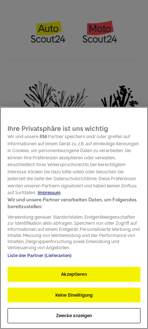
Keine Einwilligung (74, 295)
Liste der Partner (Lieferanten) (40, 255)
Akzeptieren (74, 274)
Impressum (49, 192)
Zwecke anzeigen (74, 315)
